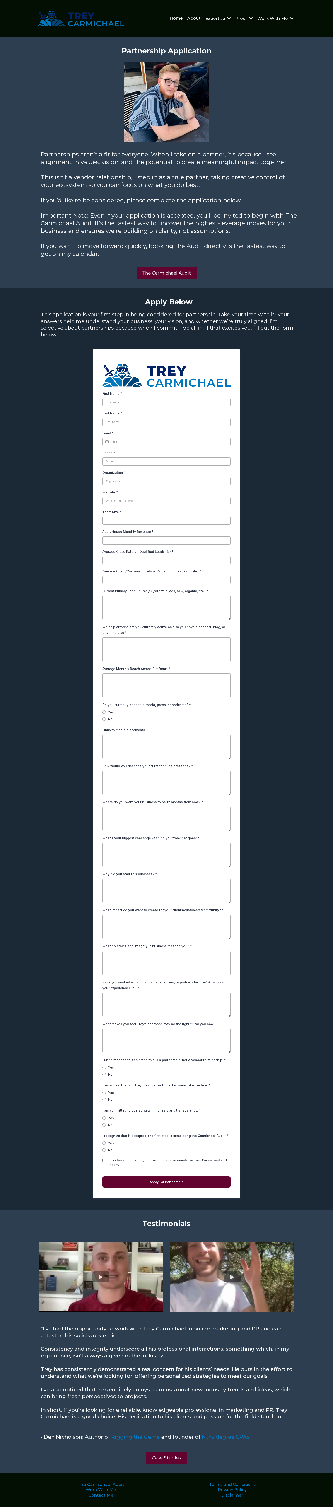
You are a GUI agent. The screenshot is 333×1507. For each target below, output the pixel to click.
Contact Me (100, 1495)
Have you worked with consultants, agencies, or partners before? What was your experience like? (162, 985)
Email (107, 433)
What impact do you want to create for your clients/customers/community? (163, 910)
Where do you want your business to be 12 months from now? (152, 802)
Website (110, 492)
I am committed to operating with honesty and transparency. (151, 1110)
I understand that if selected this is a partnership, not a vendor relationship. (164, 1060)
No (110, 719)
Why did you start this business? (129, 874)
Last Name (112, 413)
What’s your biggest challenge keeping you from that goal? (150, 838)
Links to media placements (123, 730)
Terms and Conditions (232, 1484)
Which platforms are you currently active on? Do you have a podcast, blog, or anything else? (163, 629)
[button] (228, 18)
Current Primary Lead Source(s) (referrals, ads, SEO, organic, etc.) (155, 591)
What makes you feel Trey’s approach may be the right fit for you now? (158, 1024)
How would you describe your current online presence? (147, 766)
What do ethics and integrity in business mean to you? (147, 946)
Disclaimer (232, 1495)
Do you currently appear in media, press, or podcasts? (146, 705)
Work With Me (101, 1489)
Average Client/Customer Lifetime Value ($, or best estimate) (151, 571)
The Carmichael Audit (101, 1484)
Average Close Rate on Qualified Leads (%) (138, 551)
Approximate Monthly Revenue (128, 531)
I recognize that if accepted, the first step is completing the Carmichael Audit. (165, 1136)
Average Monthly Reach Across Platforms (136, 669)
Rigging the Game (135, 1437)
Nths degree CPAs (225, 1437)
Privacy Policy (232, 1489)
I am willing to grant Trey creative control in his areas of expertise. (156, 1085)
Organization (114, 472)
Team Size (112, 512)
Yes (111, 712)
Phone (108, 453)
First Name (112, 393)
